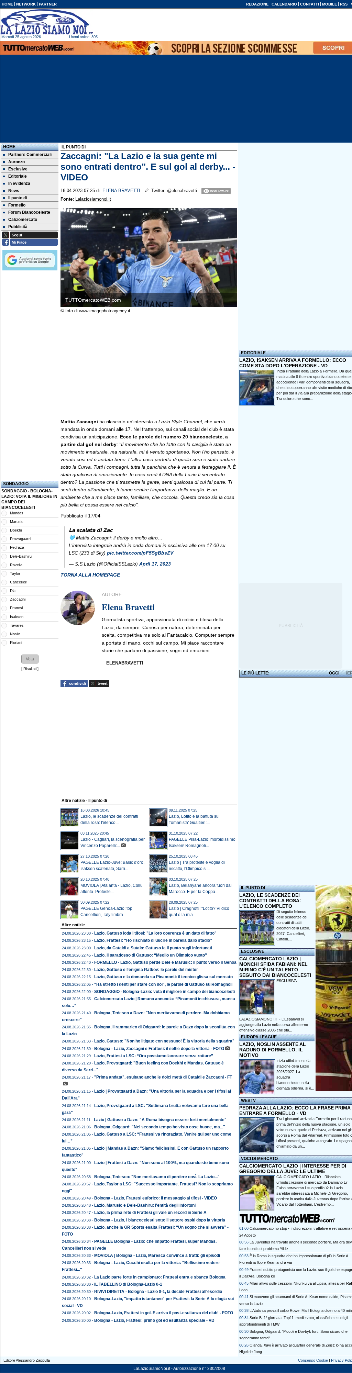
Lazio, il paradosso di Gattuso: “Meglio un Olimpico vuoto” (150, 955)
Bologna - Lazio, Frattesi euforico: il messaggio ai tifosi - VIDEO (155, 1198)
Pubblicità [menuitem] (18, 226)
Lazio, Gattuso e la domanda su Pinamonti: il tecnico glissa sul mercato (163, 976)
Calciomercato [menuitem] (22, 219)
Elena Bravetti (121, 190)
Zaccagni (17, 599)
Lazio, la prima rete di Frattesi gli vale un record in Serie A (150, 1212)
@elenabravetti (182, 190)
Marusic (16, 522)
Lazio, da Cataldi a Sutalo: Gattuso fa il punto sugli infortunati (153, 948)
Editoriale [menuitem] (17, 176)
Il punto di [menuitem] (17, 198)
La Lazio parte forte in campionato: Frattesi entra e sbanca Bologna (160, 1277)
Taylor (15, 573)
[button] (29, 659)
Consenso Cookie (313, 1360)
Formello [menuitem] (16, 205)
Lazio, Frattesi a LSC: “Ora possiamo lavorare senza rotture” (153, 1055)
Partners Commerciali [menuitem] (30, 154)
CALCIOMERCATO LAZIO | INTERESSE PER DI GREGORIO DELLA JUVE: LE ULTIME (292, 1168)
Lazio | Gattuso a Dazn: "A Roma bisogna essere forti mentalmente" (160, 1119)
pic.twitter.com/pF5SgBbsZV (140, 553)
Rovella (16, 565)
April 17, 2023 (155, 564)
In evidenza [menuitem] (19, 183)
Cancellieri (18, 582)
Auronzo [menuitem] (16, 161)
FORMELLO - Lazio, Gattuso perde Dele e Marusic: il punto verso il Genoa (165, 962)
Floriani (16, 642)
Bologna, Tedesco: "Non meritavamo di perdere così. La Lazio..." (157, 1176)
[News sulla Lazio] (46, 22)
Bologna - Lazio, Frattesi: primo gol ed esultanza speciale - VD (154, 1320)
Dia (12, 591)
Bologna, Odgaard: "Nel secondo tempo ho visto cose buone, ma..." (159, 1127)
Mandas (16, 513)
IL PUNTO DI (253, 887)
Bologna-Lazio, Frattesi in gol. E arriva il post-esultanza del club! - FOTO (163, 1312)
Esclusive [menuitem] (18, 169)
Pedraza (17, 547)
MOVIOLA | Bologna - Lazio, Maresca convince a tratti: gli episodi (157, 1255)
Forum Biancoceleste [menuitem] (29, 212)
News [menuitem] (13, 190)
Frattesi (16, 608)
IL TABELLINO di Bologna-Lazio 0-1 (128, 1284)
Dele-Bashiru (21, 556)
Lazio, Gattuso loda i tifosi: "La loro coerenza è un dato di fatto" (155, 933)
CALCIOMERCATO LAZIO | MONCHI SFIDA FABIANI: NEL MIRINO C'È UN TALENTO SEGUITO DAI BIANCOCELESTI (275, 967)
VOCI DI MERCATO (259, 1158)
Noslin (15, 634)
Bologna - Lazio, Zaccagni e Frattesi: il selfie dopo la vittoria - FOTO (159, 1048)
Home (9, 146)
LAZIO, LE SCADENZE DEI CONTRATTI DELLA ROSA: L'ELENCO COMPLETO (270, 900)
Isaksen (16, 617)
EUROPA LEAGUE (259, 1037)
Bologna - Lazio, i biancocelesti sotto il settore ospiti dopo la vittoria (159, 1220)
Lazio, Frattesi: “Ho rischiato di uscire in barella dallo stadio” (153, 940)
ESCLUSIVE (252, 951)
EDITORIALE (253, 352)
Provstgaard (20, 539)
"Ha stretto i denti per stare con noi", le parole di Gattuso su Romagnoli (163, 984)
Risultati (29, 669)
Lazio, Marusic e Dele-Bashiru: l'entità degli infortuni (145, 1205)
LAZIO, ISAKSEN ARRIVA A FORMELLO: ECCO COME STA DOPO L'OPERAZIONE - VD (292, 362)
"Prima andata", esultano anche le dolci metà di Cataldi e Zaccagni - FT (163, 1077)
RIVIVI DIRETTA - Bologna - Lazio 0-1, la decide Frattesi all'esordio (158, 1291)
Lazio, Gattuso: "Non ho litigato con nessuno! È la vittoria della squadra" (164, 1041)
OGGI (334, 673)
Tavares (17, 625)
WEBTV (248, 1100)
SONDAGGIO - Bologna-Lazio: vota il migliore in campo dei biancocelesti (164, 991)
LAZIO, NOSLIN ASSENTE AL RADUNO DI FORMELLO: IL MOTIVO (272, 1049)
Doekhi (16, 530)
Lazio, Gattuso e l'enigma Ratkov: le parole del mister (146, 969)
